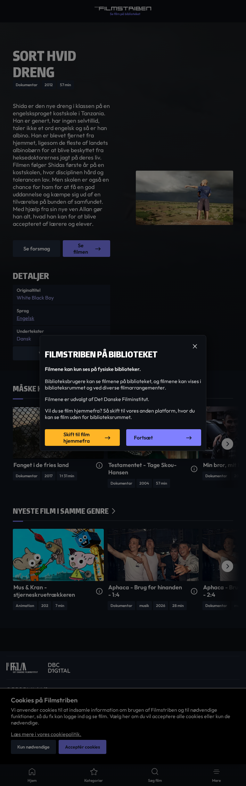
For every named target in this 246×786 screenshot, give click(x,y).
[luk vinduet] (194, 346)
